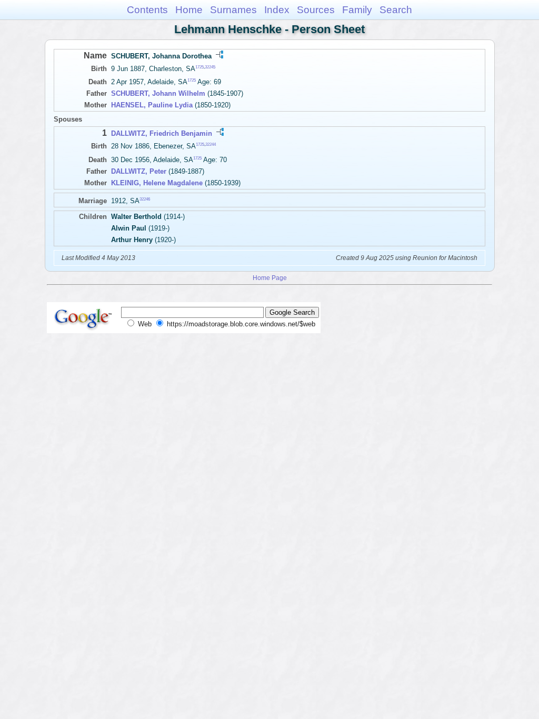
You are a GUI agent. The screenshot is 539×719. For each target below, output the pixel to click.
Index (277, 9)
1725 (199, 67)
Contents (147, 9)
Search (396, 9)
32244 (210, 144)
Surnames (233, 9)
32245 (210, 67)
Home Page (270, 277)
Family (357, 9)
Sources (316, 9)
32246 (144, 198)
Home (189, 9)
